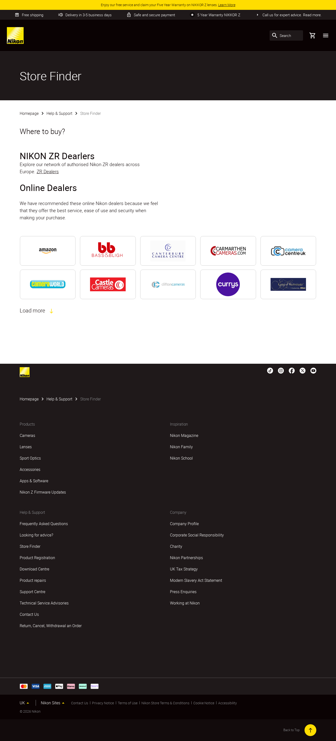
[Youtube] (313, 370)
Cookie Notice (203, 703)
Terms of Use (127, 703)
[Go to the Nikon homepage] (15, 35)
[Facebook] (292, 370)
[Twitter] (302, 370)
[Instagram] (281, 370)
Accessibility (227, 703)
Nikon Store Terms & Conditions (165, 703)
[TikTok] (270, 370)
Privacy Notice (103, 703)
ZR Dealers (48, 171)
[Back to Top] (310, 730)
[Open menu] (325, 35)
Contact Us (79, 703)
